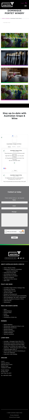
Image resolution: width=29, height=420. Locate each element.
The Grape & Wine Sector (10, 279)
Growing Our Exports (9, 289)
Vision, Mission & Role (9, 267)
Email (14, 205)
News (5, 309)
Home (3, 18)
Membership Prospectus (10, 327)
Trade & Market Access (10, 291)
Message (14, 211)
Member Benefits (8, 329)
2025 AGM (6, 280)
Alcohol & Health (8, 292)
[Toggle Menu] (25, 5)
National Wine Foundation (11, 275)
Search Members (8, 324)
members (8, 18)
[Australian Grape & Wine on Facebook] (14, 140)
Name (14, 200)
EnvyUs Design (16, 417)
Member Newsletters (9, 331)
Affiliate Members (8, 332)
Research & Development (10, 294)
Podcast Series (7, 312)
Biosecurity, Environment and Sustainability (15, 295)
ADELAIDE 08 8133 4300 (10, 258)
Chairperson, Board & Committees (13, 269)
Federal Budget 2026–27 (10, 349)
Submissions (7, 302)
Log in (22, 3)
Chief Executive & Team (10, 272)
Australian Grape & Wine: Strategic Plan (14, 287)
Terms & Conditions (9, 334)
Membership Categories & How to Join (14, 326)
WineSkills (6, 315)
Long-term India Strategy (10, 354)
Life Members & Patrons (10, 274)
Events (5, 314)
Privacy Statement (14, 415)
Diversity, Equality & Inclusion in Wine (14, 299)
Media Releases (8, 311)
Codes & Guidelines (9, 277)
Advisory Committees (12, 271)
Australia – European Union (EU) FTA (14, 341)
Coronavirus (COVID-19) (10, 317)
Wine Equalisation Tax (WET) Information (15, 297)
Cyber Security (7, 300)
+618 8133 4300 (7, 375)
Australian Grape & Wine (14, 144)
